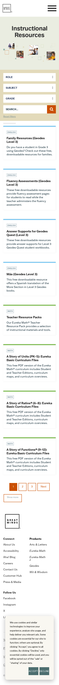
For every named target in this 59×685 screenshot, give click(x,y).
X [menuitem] (4, 610)
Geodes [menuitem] (34, 565)
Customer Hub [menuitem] (12, 575)
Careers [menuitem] (8, 563)
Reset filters (9, 116)
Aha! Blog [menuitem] (9, 557)
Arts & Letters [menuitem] (38, 544)
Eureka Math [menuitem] (38, 550)
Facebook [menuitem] (9, 598)
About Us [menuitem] (9, 544)
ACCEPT (33, 671)
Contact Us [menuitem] (10, 569)
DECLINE (44, 671)
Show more (13, 497)
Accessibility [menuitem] (11, 550)
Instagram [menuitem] (9, 604)
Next (43, 486)
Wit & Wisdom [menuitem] (39, 572)
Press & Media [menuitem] (12, 581)
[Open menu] (52, 8)
